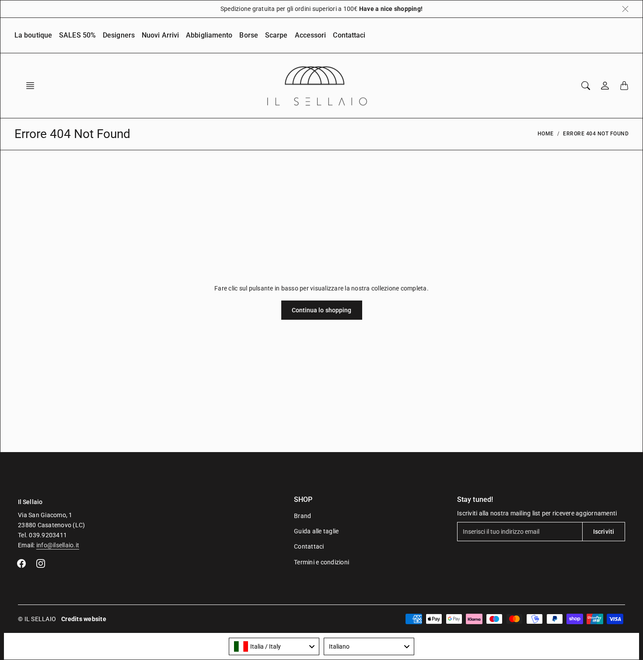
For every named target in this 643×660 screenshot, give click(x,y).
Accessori (310, 35)
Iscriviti (603, 531)
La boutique (33, 35)
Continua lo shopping (322, 310)
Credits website (83, 618)
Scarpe (276, 35)
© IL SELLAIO (37, 618)
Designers (119, 35)
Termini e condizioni (321, 562)
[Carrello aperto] (624, 85)
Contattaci (349, 35)
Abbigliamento (209, 35)
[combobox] (274, 646)
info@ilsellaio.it (57, 545)
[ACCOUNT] (605, 85)
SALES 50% (77, 35)
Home (546, 134)
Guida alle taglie (316, 531)
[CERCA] (585, 85)
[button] (33, 85)
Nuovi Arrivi (160, 35)
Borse (248, 35)
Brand (302, 515)
